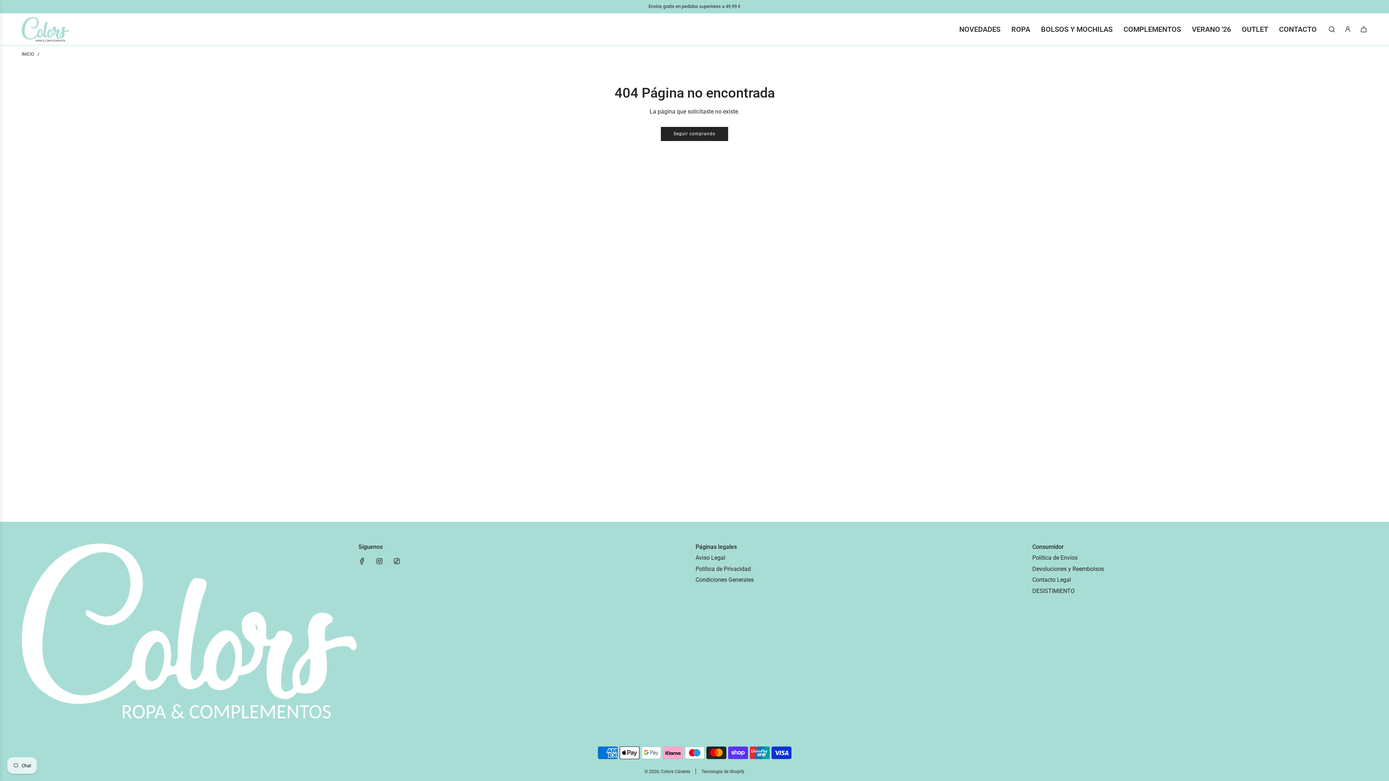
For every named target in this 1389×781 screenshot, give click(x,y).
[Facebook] (362, 561)
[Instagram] (379, 561)
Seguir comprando (694, 133)
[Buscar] (1332, 29)
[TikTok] (397, 561)
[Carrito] (1364, 29)
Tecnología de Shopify (722, 771)
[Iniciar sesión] (1348, 29)
